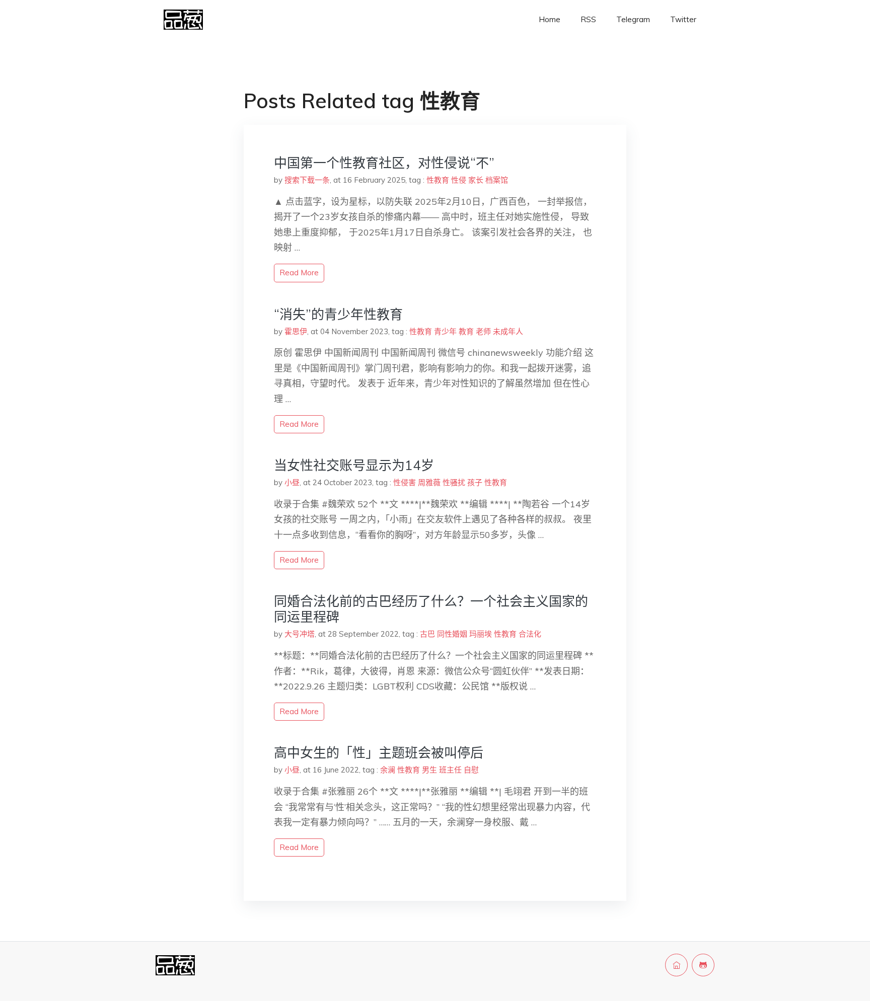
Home (549, 19)
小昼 (292, 482)
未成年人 (508, 331)
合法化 (530, 634)
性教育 (437, 180)
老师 (483, 331)
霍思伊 (295, 331)
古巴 (427, 634)
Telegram (633, 19)
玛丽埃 (480, 634)
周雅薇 (429, 482)
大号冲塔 (299, 634)
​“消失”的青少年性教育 (338, 314)
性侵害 (404, 482)
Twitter (683, 19)
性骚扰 (454, 482)
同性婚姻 (452, 634)
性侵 (458, 180)
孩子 (474, 482)
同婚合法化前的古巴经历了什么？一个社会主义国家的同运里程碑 (431, 609)
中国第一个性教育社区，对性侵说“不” (384, 163)
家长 (475, 180)
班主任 (450, 770)
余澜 (387, 770)
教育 (466, 331)
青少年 (445, 331)
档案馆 (496, 180)
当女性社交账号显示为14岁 (354, 465)
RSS (588, 19)
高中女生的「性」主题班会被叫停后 (378, 752)
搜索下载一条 (307, 180)
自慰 (471, 770)
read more (299, 272)
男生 (429, 770)
